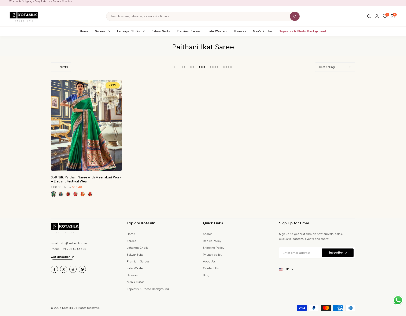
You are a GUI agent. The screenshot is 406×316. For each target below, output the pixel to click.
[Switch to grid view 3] (192, 67)
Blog (206, 275)
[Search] (295, 16)
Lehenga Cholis (137, 248)
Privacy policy (212, 255)
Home (131, 234)
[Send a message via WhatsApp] (398, 300)
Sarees (131, 241)
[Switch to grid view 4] (202, 67)
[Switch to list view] (176, 67)
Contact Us (211, 268)
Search (208, 234)
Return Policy (212, 241)
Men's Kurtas (135, 282)
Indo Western (136, 268)
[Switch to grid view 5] (214, 67)
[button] (86, 163)
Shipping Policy (213, 248)
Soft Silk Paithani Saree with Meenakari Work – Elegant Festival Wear (86, 179)
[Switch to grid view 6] (227, 67)
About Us (209, 261)
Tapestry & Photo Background (148, 289)
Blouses (132, 275)
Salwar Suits (135, 255)
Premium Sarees (138, 261)
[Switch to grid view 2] (183, 67)
